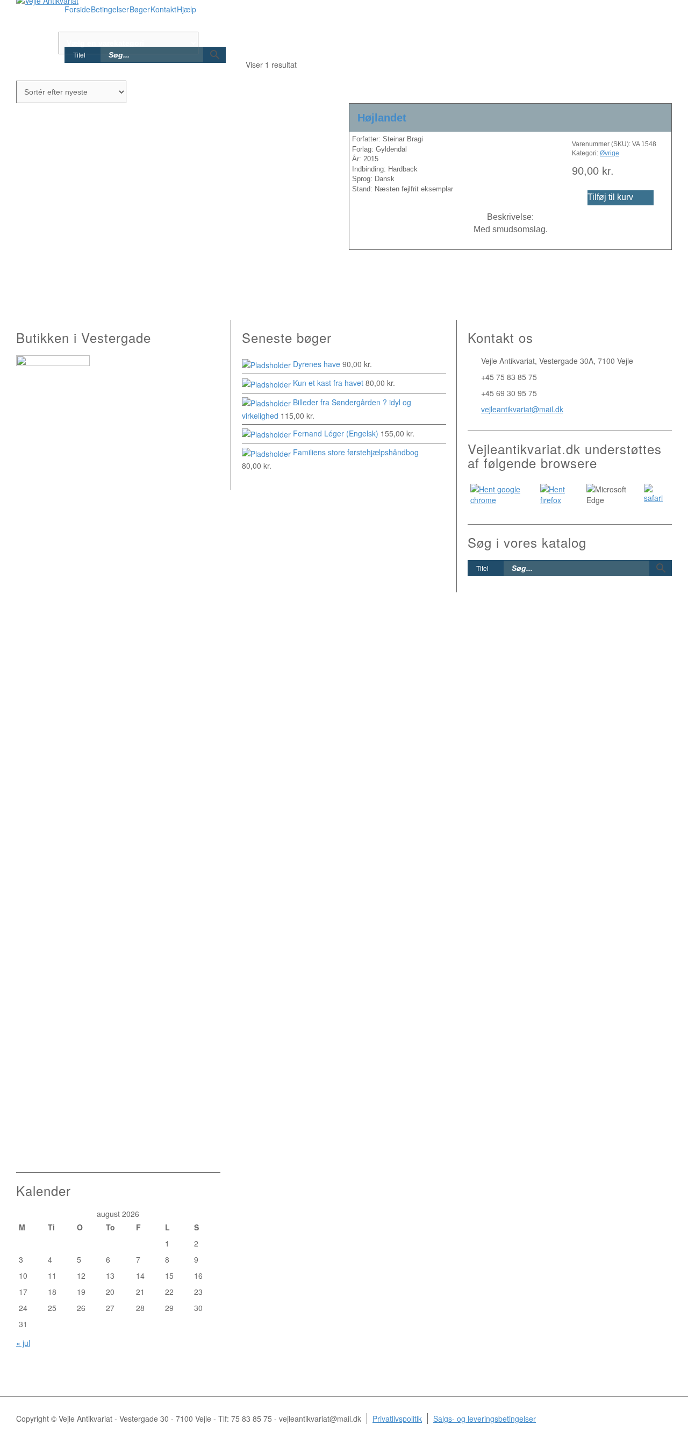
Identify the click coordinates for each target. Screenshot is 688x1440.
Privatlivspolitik (397, 1418)
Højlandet (381, 118)
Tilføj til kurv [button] (610, 197)
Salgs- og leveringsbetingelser (484, 1418)
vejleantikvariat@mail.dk (522, 409)
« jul (23, 1342)
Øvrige (609, 153)
